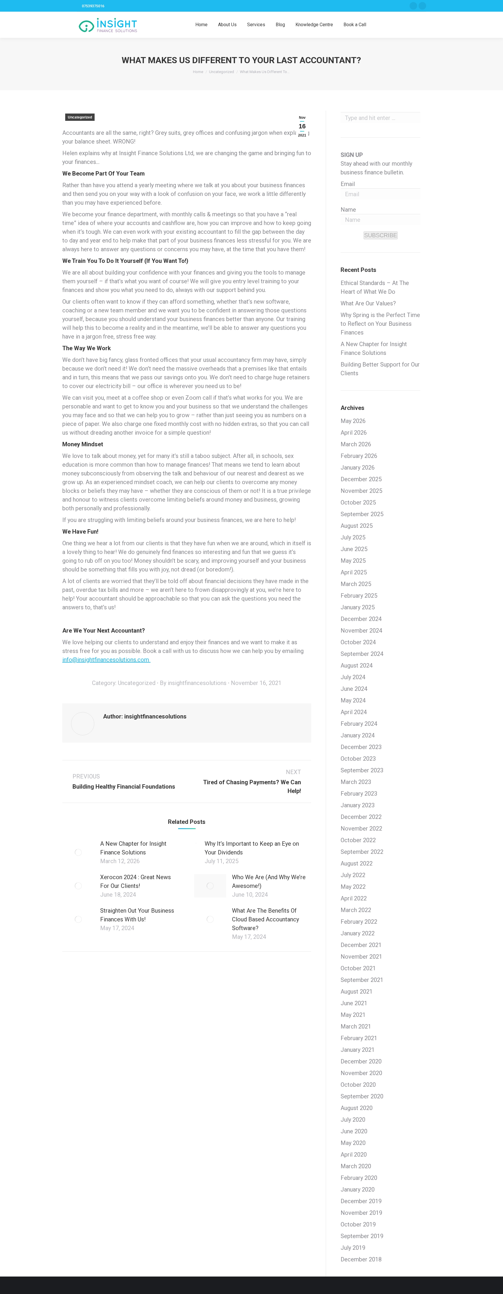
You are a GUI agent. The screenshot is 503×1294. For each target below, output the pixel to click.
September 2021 (362, 979)
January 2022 (358, 933)
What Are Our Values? (368, 303)
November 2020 (361, 1073)
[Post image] (78, 852)
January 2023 (358, 805)
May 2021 (353, 1014)
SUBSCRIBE (380, 235)
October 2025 (358, 502)
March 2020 (356, 1166)
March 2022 (356, 910)
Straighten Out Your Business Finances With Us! (137, 915)
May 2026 (353, 420)
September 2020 (362, 1096)
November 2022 (361, 828)
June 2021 (354, 1003)
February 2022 (359, 921)
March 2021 (356, 1026)
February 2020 (359, 1177)
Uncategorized (80, 117)
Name (348, 209)
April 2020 (354, 1154)
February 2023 (359, 793)
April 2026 (354, 432)
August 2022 (357, 863)
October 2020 (358, 1084)
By (193, 682)
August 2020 (357, 1107)
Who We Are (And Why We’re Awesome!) (269, 881)
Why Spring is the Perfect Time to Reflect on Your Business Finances (380, 323)
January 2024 (358, 735)
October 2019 (358, 1224)
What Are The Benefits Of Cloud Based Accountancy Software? (265, 919)
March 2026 (356, 444)
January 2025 (358, 607)
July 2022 (353, 875)
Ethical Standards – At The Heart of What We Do (375, 287)
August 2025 (357, 525)
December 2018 (361, 1259)
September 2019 (362, 1236)
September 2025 (362, 514)
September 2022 (362, 851)
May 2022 (353, 886)
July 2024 (353, 677)
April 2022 (354, 898)
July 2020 (353, 1119)
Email (348, 183)
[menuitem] (201, 25)
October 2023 (358, 758)
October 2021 (358, 968)
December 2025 (361, 479)
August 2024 (357, 665)
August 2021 (357, 991)
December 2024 (361, 618)
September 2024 (362, 653)
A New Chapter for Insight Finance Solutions (133, 848)
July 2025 (353, 537)
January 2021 (358, 1049)
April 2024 (354, 712)
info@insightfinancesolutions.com (106, 659)
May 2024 (353, 700)
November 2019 (361, 1212)
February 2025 (359, 595)
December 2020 (361, 1061)
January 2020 (358, 1189)
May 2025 (353, 560)
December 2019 (361, 1201)
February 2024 (359, 723)
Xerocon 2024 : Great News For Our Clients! (135, 881)
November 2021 (361, 956)
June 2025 (354, 549)
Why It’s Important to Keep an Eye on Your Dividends (252, 848)
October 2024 (358, 642)
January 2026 (358, 467)
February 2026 (359, 455)
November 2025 (361, 490)
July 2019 (353, 1247)
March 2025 (356, 583)
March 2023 (356, 781)
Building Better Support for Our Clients (380, 369)
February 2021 (359, 1038)
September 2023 (362, 770)
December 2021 (361, 944)
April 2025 (354, 572)
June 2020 (354, 1131)
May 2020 (353, 1142)
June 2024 (354, 688)
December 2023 (361, 747)
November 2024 (361, 630)
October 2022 (358, 840)
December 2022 (361, 816)
